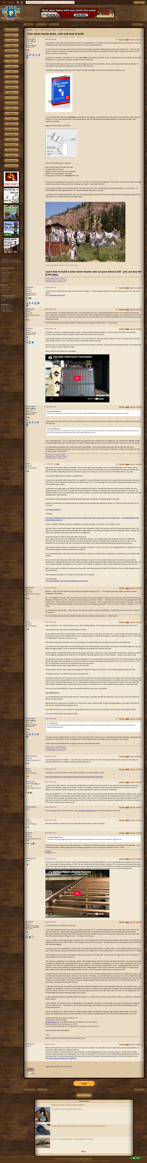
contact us (41, 1161)
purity (11, 71)
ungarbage (11, 77)
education (11, 113)
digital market (11, 145)
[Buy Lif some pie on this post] (127, 833)
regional (11, 108)
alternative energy (70, 30)
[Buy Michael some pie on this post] (127, 756)
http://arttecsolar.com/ (52, 692)
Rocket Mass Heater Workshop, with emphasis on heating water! (78, 1126)
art (11, 98)
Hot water (48, 57)
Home (4, 2)
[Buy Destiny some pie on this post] (127, 39)
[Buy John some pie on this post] (127, 309)
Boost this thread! (84, 1095)
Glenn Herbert (30, 781)
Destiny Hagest (31, 39)
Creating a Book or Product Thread (56, 280)
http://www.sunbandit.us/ (53, 509)
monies (11, 61)
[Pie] (18, 2)
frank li (28, 463)
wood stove (119, 345)
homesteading (11, 51)
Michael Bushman (31, 756)
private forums (11, 160)
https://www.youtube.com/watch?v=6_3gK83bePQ (61, 1058)
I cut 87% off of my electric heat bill (66, 1109)
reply (84, 1083)
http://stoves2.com (66, 1066)
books (36, 30)
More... (84, 1152)
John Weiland (30, 309)
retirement (63, 313)
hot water (93, 57)
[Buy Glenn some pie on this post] (127, 782)
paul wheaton (97, 1161)
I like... (27, 53)
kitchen (11, 66)
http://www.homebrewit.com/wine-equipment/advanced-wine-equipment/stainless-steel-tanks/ (74, 777)
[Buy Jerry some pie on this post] (127, 922)
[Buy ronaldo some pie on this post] (127, 859)
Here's (47, 125)
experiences (11, 124)
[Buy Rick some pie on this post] (127, 288)
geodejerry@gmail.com (52, 1022)
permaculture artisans (11, 103)
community (11, 82)
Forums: (30, 30)
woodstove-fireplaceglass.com (87, 810)
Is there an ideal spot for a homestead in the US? (72, 1139)
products (53, 30)
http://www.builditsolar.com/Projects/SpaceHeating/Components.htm (66, 581)
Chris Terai (29, 328)
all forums (11, 166)
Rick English (29, 287)
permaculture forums (11, 30)
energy (11, 56)
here (55, 274)
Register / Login (139, 2)
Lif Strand (29, 832)
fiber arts (11, 92)
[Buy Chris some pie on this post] (127, 329)
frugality (60, 30)
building (11, 45)
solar (117, 49)
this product (60, 70)
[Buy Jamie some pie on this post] (127, 1044)
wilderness (11, 87)
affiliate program (56, 1161)
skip (11, 119)
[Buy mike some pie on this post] (127, 807)
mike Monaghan (31, 807)
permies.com (12, 150)
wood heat (62, 345)
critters (11, 40)
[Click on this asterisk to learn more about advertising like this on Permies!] (116, 17)
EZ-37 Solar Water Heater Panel (55, 295)
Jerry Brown (29, 921)
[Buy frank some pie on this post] (127, 464)
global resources (11, 129)
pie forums (11, 155)
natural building (44, 30)
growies (11, 35)
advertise (48, 1161)
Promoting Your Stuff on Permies (55, 278)
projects (11, 139)
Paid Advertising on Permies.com (55, 281)
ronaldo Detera (31, 858)
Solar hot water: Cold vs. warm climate (67, 1105)
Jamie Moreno (30, 1044)
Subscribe (11, 2)
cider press (11, 134)
